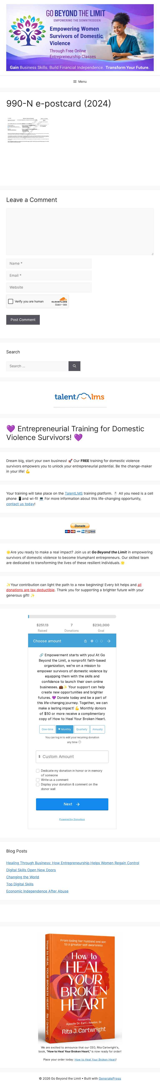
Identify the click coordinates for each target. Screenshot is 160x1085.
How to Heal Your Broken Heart (95, 1059)
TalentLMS (74, 493)
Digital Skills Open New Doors (31, 870)
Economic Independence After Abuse (37, 891)
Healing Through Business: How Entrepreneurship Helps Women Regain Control (72, 863)
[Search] (74, 366)
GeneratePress (110, 1078)
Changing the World (22, 877)
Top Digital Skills (20, 884)
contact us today (20, 504)
